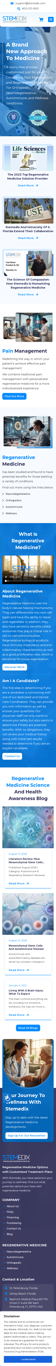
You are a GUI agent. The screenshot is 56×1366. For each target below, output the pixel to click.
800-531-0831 (30, 8)
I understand (28, 1359)
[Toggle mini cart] (41, 19)
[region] (28, 1338)
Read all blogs (28, 1028)
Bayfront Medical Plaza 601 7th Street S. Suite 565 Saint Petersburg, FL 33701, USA (28, 1303)
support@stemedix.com (30, 3)
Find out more (14, 396)
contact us (12, 756)
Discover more (15, 667)
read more (26, 185)
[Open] (51, 19)
